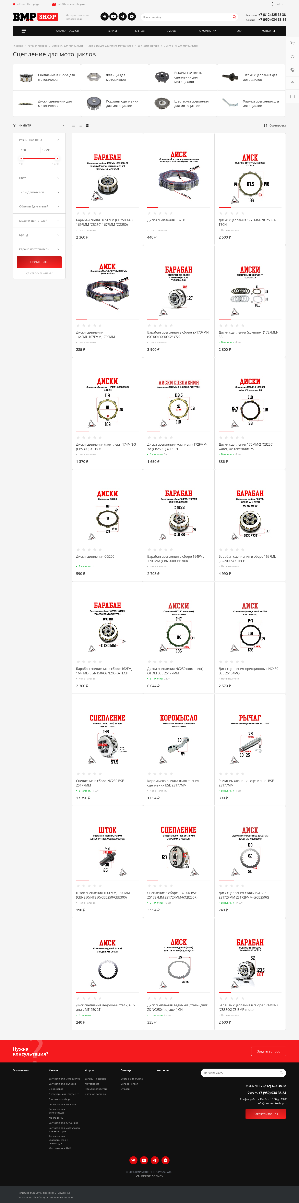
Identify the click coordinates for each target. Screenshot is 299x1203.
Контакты (163, 1070)
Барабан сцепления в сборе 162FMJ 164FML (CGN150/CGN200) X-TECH (104, 670)
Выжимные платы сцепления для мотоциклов (188, 77)
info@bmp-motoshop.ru (71, 4)
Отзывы (125, 1089)
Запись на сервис (95, 1078)
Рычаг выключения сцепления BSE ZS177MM (246, 783)
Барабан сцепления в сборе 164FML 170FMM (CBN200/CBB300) (175, 558)
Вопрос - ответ (129, 1083)
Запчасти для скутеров (62, 1083)
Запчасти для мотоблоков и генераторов (64, 1129)
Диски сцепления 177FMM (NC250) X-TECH (247, 222)
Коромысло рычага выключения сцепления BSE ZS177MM (173, 783)
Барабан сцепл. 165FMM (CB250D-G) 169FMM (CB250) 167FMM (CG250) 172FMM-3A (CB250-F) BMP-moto (104, 224)
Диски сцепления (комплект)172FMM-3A (248, 334)
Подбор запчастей (96, 1089)
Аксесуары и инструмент (64, 1094)
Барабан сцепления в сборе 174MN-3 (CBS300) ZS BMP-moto (248, 1007)
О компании (21, 1070)
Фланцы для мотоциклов (116, 77)
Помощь (126, 1070)
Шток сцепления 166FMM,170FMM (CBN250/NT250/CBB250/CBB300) (103, 895)
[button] (82, 207)
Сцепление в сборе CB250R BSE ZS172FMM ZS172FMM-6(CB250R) (172, 895)
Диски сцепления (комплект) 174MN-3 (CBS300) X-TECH (106, 446)
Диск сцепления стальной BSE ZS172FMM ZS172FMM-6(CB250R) (244, 895)
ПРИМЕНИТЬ (39, 262)
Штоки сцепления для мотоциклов (259, 77)
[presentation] (73, 178)
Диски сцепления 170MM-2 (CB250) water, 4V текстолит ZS (246, 446)
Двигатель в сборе (60, 1099)
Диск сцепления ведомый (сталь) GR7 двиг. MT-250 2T (105, 1007)
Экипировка (56, 1089)
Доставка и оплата (132, 1078)
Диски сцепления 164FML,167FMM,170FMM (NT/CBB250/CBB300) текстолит (100, 337)
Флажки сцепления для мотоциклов (260, 103)
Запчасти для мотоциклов (64, 1078)
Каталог (54, 1070)
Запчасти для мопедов (62, 1104)
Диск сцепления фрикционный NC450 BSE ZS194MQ (248, 670)
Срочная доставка (96, 1094)
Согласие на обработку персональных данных (45, 1197)
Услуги (89, 1070)
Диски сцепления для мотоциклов (55, 103)
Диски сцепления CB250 (166, 220)
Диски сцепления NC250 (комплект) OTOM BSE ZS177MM (175, 670)
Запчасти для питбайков (63, 1122)
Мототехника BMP (60, 1148)
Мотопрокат (92, 1083)
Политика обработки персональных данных (43, 1192)
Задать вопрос (268, 1051)
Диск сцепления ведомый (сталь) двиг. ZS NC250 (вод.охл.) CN (177, 1007)
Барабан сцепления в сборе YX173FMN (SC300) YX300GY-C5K (178, 334)
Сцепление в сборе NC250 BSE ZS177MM (100, 783)
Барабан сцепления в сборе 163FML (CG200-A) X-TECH (247, 558)
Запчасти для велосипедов (57, 1110)
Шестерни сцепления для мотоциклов (191, 103)
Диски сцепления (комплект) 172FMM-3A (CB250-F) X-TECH (177, 446)
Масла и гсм (56, 1117)
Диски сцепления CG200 (95, 556)
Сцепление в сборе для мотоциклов (56, 77)
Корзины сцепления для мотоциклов (122, 103)
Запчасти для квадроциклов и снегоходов (58, 1140)
